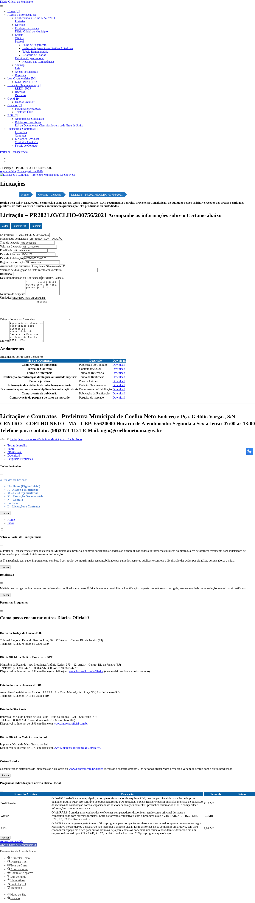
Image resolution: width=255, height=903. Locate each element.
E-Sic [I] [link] (12, 115)
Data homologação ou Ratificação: (20, 277)
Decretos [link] (20, 24)
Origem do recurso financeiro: (18, 319)
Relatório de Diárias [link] (34, 55)
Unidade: (6, 297)
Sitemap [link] (19, 65)
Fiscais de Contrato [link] (26, 145)
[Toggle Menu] (1, 6)
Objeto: (5, 340)
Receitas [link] (20, 91)
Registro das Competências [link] (38, 61)
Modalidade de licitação (14, 238)
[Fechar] (1, 474)
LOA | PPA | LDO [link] (26, 81)
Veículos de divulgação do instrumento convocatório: (31, 270)
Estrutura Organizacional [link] (29, 58)
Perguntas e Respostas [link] (28, 108)
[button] (18, 844)
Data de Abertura (10, 254)
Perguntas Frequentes (20, 458)
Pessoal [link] (19, 41)
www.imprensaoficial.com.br (71, 723)
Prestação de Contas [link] (27, 28)
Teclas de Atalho (17, 445)
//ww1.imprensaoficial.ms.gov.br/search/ (77, 747)
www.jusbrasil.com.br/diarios (86, 671)
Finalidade (6, 250)
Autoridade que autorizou (15, 266)
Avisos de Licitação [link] (26, 71)
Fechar (5, 513)
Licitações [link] (21, 132)
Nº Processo (7, 234)
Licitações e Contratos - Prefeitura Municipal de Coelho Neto (46, 439)
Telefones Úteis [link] (24, 112)
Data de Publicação (11, 258)
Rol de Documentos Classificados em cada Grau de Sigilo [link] (49, 125)
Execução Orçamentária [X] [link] (24, 85)
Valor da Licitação (10, 246)
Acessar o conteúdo (11, 841)
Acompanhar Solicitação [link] (29, 118)
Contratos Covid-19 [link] (26, 142)
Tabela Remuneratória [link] (35, 51)
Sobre (10, 448)
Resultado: (6, 273)
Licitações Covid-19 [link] (27, 138)
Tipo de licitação (9, 242)
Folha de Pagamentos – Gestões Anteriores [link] (47, 48)
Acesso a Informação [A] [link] (22, 14)
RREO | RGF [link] (23, 88)
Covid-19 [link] (13, 98)
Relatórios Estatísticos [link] (28, 122)
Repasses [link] (20, 75)
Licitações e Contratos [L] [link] (22, 128)
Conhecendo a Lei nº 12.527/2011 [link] (35, 18)
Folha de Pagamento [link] (34, 44)
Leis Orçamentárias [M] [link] (21, 78)
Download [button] (119, 364)
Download (13, 455)
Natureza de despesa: (13, 294)
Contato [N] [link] (14, 105)
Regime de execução (12, 262)
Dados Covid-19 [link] (25, 102)
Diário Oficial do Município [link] (31, 31)
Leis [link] (17, 68)
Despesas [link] (20, 95)
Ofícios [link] (19, 38)
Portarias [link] (20, 21)
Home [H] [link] (13, 11)
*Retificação (14, 452)
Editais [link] (19, 34)
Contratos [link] (20, 135)
